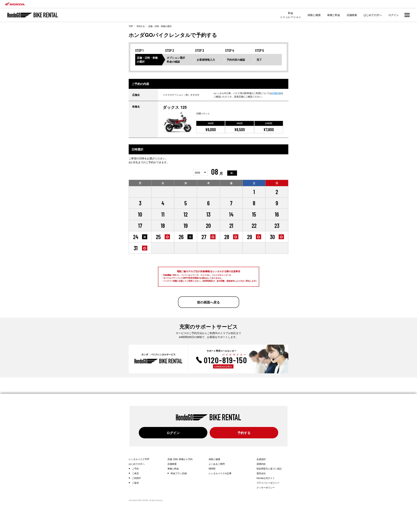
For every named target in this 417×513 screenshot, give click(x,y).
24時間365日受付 (223, 366)
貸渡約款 (261, 463)
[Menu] (407, 15)
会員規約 (261, 459)
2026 (197, 172)
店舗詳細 (276, 93)
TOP (131, 26)
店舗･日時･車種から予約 (180, 459)
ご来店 (135, 473)
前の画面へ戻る (208, 302)
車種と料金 (333, 15)
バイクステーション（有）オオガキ (181, 94)
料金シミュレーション (290, 15)
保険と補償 (314, 15)
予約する (140, 26)
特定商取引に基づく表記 (269, 468)
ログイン (393, 15)
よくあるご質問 (217, 463)
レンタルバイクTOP (139, 459)
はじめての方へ (373, 15)
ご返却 (135, 482)
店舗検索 (352, 15)
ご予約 (135, 468)
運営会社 (261, 473)
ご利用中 (136, 478)
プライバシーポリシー (268, 482)
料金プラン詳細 (179, 473)
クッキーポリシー (266, 487)
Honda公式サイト (266, 478)
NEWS (212, 468)
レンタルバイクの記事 (220, 473)
